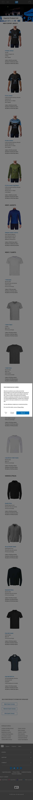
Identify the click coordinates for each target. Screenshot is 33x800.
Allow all (23, 413)
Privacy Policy (21, 407)
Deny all (6, 413)
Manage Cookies (12, 413)
